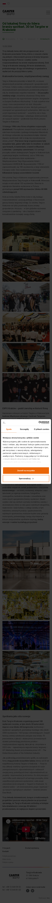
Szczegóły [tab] (24, 429)
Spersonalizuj (24, 478)
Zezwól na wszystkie (26, 471)
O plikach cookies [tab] (41, 429)
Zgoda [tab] (8, 429)
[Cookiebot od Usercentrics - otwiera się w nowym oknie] (38, 422)
